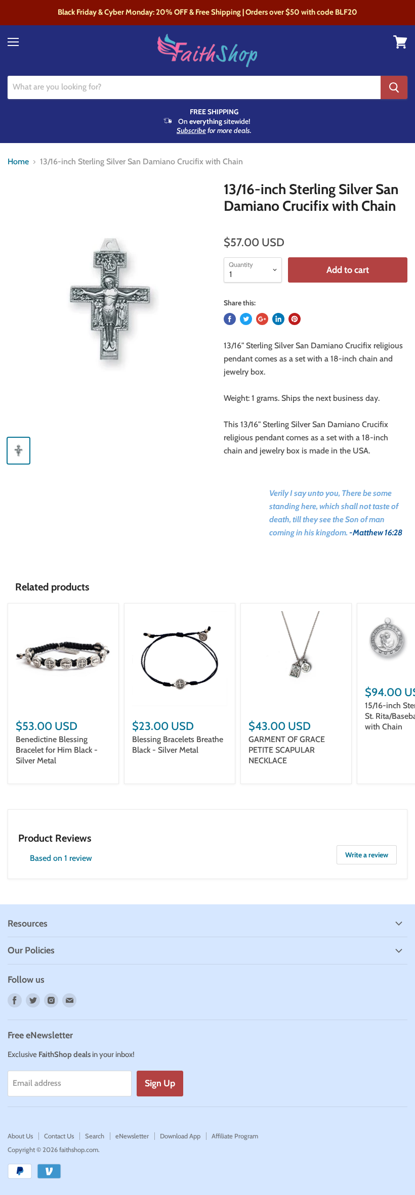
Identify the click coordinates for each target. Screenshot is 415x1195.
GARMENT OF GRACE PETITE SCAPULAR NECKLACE (286, 749)
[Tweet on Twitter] (246, 319)
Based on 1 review (61, 858)
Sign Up (160, 1083)
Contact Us (59, 1136)
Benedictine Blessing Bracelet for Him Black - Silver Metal (57, 749)
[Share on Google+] (262, 319)
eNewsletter (132, 1136)
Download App (180, 1136)
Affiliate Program (235, 1136)
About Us (20, 1136)
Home (18, 161)
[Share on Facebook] (230, 319)
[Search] (394, 87)
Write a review (366, 854)
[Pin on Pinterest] (294, 319)
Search (94, 1136)
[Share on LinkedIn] (278, 319)
